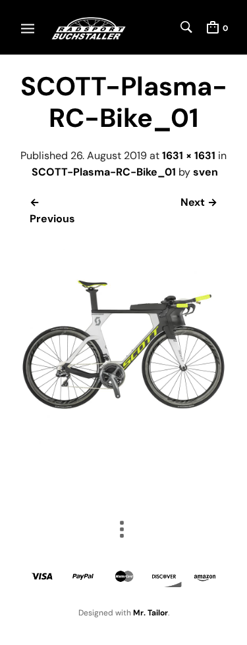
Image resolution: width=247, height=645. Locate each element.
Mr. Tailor (150, 613)
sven (205, 172)
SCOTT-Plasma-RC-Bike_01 (104, 172)
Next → (198, 202)
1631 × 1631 (188, 155)
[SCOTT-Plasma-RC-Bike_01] (123, 444)
